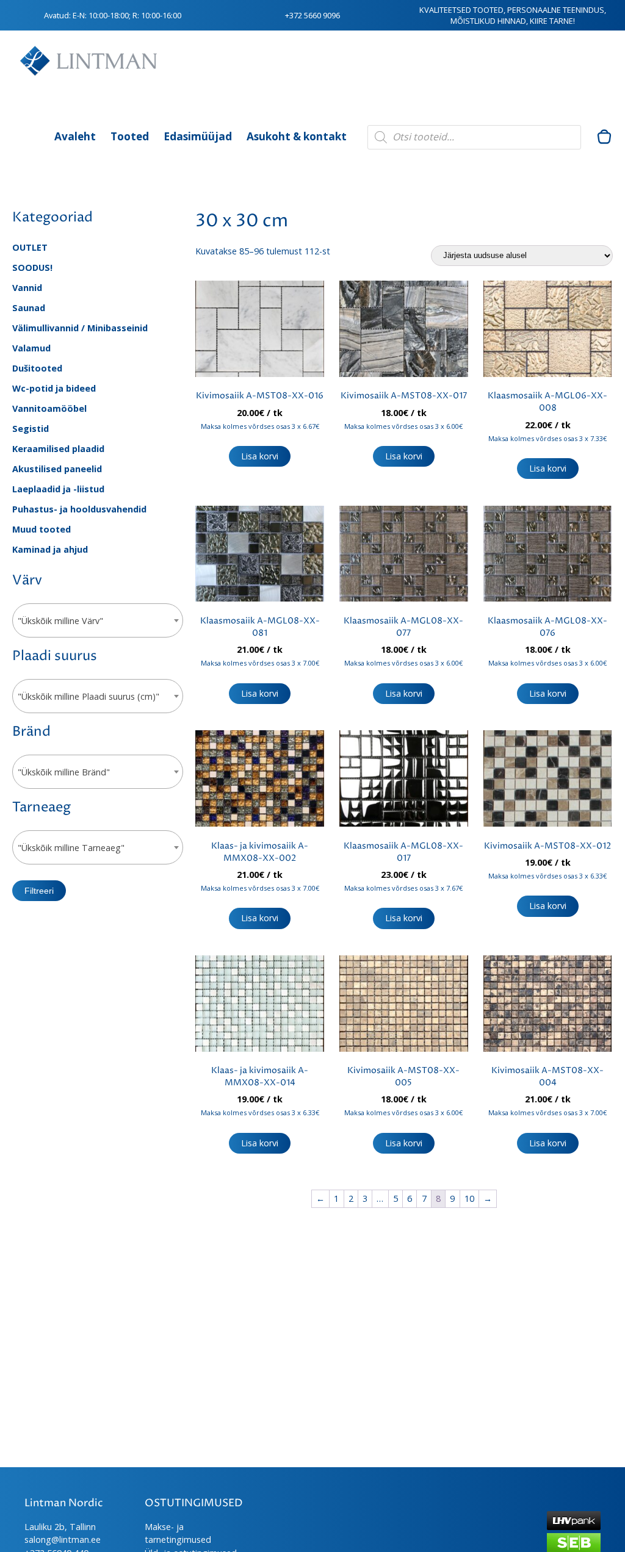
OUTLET (30, 247)
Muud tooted (41, 529)
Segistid (30, 428)
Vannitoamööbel (49, 408)
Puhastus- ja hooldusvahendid (79, 509)
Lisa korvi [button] (259, 456)
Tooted (129, 136)
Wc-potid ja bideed (54, 388)
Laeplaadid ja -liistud (58, 489)
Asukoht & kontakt (297, 136)
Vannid (27, 287)
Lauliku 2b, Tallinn (60, 1526)
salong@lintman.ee (62, 1539)
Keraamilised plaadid (58, 448)
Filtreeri (39, 891)
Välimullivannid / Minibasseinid (80, 328)
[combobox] (97, 620)
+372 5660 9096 (312, 15)
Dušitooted (37, 368)
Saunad (28, 308)
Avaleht (75, 136)
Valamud (31, 348)
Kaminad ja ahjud (50, 549)
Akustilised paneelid (57, 469)
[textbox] (97, 621)
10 (469, 1198)
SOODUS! (32, 267)
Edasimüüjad (198, 136)
